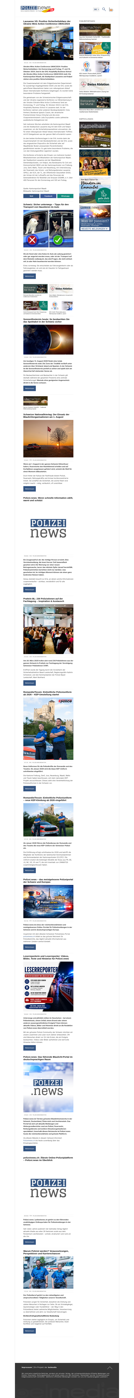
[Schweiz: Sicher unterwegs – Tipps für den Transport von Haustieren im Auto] (48, 228)
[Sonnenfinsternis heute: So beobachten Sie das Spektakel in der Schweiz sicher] (48, 340)
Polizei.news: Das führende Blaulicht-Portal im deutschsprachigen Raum (48, 1058)
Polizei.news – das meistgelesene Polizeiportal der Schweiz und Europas (48, 880)
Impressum (27, 1367)
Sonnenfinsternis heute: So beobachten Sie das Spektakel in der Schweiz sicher (46, 320)
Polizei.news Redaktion (39, 62)
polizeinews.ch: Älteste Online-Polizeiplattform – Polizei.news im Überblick (48, 1158)
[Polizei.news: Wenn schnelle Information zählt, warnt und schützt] (48, 528)
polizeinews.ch (29, 936)
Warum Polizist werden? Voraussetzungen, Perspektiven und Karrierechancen (46, 1252)
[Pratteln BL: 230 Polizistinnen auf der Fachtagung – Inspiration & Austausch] (48, 629)
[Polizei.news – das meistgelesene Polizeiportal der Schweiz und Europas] (48, 901)
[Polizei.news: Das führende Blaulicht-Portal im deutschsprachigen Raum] (48, 1087)
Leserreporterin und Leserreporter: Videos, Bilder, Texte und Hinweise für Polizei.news (46, 957)
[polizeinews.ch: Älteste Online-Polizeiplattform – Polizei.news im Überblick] (48, 1188)
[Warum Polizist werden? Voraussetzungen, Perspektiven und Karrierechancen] (48, 1272)
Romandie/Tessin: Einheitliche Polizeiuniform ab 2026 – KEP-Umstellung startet (47, 693)
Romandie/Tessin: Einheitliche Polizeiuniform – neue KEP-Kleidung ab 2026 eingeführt (47, 798)
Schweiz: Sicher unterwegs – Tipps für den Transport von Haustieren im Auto (46, 205)
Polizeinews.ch (29, 1140)
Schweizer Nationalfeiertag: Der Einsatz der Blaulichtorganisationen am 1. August (46, 415)
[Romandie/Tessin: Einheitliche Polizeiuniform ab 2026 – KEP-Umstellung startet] (48, 728)
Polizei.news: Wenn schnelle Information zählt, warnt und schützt (48, 499)
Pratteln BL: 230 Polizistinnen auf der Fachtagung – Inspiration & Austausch (43, 599)
